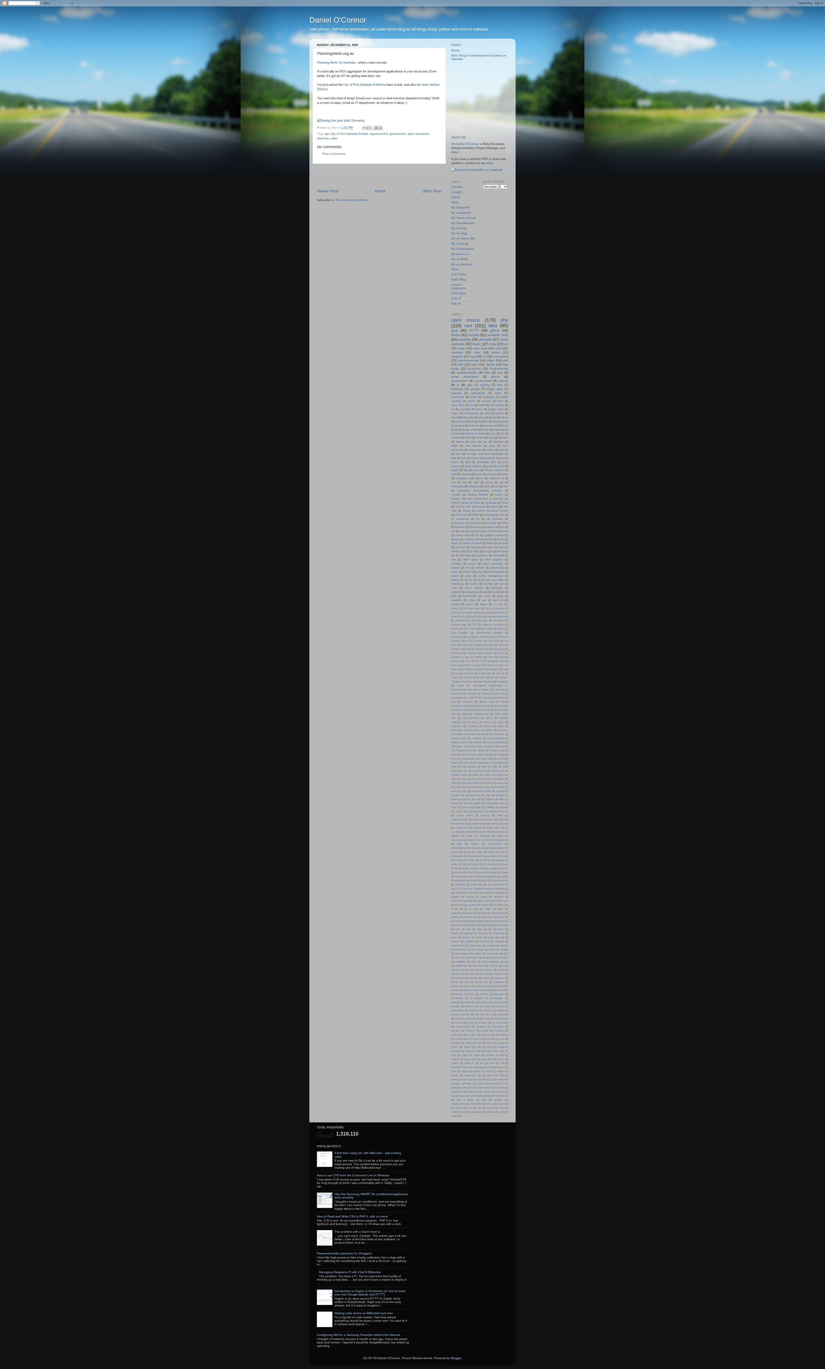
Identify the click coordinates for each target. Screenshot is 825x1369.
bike (487, 372)
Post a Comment (333, 153)
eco (500, 372)
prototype (499, 994)
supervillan (486, 1059)
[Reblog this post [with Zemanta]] (341, 120)
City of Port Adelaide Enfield (362, 84)
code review (462, 535)
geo (505, 360)
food (505, 425)
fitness (455, 462)
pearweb (492, 474)
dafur (462, 831)
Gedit (505, 669)
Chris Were (458, 293)
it (492, 551)
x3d (479, 1108)
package (503, 974)
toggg (464, 1071)
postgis (459, 994)
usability (464, 339)
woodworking (458, 1103)
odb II (501, 965)
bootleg (489, 803)
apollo (458, 787)
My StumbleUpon (463, 223)
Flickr (454, 202)
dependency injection (479, 840)
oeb (453, 969)
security (455, 1030)
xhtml (501, 1108)
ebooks (475, 458)
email (489, 163)
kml (506, 921)
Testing (466, 510)
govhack (460, 547)
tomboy (476, 1071)
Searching (498, 734)
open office (457, 405)
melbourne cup (463, 949)
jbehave (500, 913)
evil (481, 860)
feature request (472, 543)
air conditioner (460, 518)
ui (458, 385)
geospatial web (486, 462)
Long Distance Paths (493, 697)
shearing (499, 1030)
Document (456, 653)
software (455, 1043)
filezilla (458, 868)
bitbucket (474, 527)
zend (501, 1112)
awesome (476, 523)
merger (480, 949)
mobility (504, 949)
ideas (476, 470)
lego (468, 929)
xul (453, 409)
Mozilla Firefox (462, 710)
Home (380, 191)
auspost (455, 795)
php (504, 320)
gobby (474, 884)
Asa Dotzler (476, 616)
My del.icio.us (460, 254)
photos (467, 986)
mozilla (473, 335)
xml (497, 486)
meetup (504, 945)
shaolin (484, 1030)
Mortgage (491, 502)
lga (490, 929)
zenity (454, 1116)
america (488, 783)
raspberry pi (496, 478)
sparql (489, 482)
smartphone (502, 1034)
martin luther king (460, 945)
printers (484, 994)
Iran (470, 693)
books (473, 397)
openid (455, 567)
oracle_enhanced (460, 974)
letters (480, 929)
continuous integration (490, 454)
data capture (497, 831)
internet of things (475, 433)
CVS (474, 624)
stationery (470, 1051)
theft (453, 596)
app (468, 787)
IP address (502, 681)
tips (502, 1067)
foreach (459, 872)
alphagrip (456, 783)
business (474, 425)
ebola (454, 543)
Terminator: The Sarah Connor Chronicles (473, 746)
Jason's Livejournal (458, 286)
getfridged (489, 397)
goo (485, 884)
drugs (479, 852)
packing (459, 978)
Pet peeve (472, 722)
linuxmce (483, 933)
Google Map (459, 498)
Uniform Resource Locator (492, 510)
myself (498, 957)
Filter (490, 657)
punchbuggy (496, 998)
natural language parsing (494, 961)
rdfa (471, 405)
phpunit (456, 393)
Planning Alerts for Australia (336, 62)
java (453, 474)
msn (457, 957)
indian (488, 909)
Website (472, 766)
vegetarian (472, 1091)
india (476, 551)
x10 (470, 1108)
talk (502, 592)
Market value (487, 701)
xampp (489, 1108)
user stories (478, 1087)
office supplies (494, 559)
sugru (477, 1055)
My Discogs (459, 228)
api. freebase (495, 518)
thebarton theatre (460, 1067)
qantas (467, 1002)
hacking (470, 896)
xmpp (492, 445)
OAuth (464, 714)
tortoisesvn (457, 486)
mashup (456, 437)
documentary (495, 844)
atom (464, 791)
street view (498, 1051)
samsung (460, 421)
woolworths (475, 1103)
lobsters (466, 937)
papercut (499, 978)
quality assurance (495, 1002)
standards (497, 587)
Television (499, 742)
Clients (500, 628)
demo (500, 836)
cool (506, 823)
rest (453, 482)
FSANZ (479, 657)
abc (502, 514)
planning (323, 138)
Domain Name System (480, 653)
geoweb (503, 543)
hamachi (476, 547)
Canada (456, 494)
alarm (490, 779)
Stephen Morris (481, 742)
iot (485, 551)
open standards (418, 133)
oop (462, 969)
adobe (475, 775)
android (503, 449)
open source (465, 320)
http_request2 (470, 905)
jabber (495, 352)
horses (504, 900)
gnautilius (460, 884)
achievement (479, 770)
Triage (501, 754)
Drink (501, 653)
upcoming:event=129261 (490, 1083)
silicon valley (469, 1034)
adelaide (485, 339)
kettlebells (479, 921)
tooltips (500, 1071)
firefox (455, 335)
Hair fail (500, 673)
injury (500, 909)
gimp (494, 880)
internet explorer (494, 470)
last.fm (495, 376)
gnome (472, 401)
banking (500, 795)
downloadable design (493, 848)
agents (500, 775)
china (500, 815)
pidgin (491, 360)
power (454, 575)
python (479, 478)
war (484, 600)
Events (499, 494)
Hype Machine (484, 681)
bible (501, 799)
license (454, 933)
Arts (463, 616)
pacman (473, 978)
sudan (465, 1055)
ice (502, 905)
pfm (486, 982)
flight (476, 868)
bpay (501, 803)
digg (459, 844)
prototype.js (462, 478)
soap (454, 587)
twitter (454, 445)
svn (494, 592)
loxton (454, 413)
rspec (486, 1018)
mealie (478, 945)
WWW (475, 514)
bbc (469, 799)
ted (501, 482)
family (475, 864)
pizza (501, 986)
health (454, 470)
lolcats (479, 937)
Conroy (478, 641)
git (456, 429)
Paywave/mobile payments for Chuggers (344, 1253)
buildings (490, 807)
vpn (453, 1095)
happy (489, 547)
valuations (478, 393)
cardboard (494, 811)
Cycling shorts (480, 645)
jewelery (468, 917)
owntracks (488, 974)
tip (495, 1067)
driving (467, 852)
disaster (475, 844)
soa (502, 1038)
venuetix (487, 1091)
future (490, 543)
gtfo (486, 892)
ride (464, 482)
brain (453, 807)
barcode (492, 523)
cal (456, 811)
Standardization (495, 738)
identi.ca (456, 551)
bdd (478, 799)
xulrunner (476, 1112)
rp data (468, 1018)
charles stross (465, 815)
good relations (473, 466)
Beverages (482, 620)
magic (491, 937)
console (463, 823)
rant (468, 325)
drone (500, 539)
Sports (494, 506)
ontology (456, 563)
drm (463, 458)
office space (470, 559)
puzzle (468, 580)
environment (491, 425)
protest (455, 580)
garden (458, 880)
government (398, 133)
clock (480, 819)
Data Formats (482, 649)
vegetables (457, 1091)
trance (490, 1075)
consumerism (479, 823)
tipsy (453, 1071)
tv (487, 421)
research (456, 1014)
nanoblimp (460, 961)
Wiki (484, 766)
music (476, 344)
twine (465, 1079)
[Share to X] (372, 128)
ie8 (461, 909)
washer (491, 1095)
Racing (487, 726)
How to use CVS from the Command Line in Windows (353, 1175)
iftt (467, 551)
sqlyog (467, 1047)
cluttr (505, 531)
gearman (471, 880)
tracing (467, 1075)
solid (479, 1043)
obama (480, 965)
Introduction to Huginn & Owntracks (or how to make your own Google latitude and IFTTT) (370, 1292)
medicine (490, 945)
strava (484, 1051)
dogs (474, 848)
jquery (501, 917)
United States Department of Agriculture (483, 762)
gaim (474, 364)
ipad (480, 913)
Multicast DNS (481, 710)
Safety (484, 734)
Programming (499, 368)
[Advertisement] (379, 176)
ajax (470, 385)
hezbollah (468, 900)
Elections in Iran (460, 657)
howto (485, 429)
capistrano (477, 811)
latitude (495, 925)
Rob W (455, 303)
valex (334, 138)
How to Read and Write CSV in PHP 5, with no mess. (352, 1216)
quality (482, 580)
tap (481, 1063)
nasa (473, 961)
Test (502, 746)
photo (504, 474)
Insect (460, 685)
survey (500, 1059)
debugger (485, 836)
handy (484, 896)
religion (500, 1010)
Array (454, 616)
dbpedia (455, 836)
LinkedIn (457, 187)
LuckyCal (467, 701)
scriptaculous (463, 1026)
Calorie (454, 628)
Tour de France (469, 754)
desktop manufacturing (478, 539)
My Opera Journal (463, 217)
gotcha (454, 888)
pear (454, 330)
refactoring (457, 583)
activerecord (497, 770)
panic (486, 978)
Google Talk (484, 673)
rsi (477, 1018)
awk (488, 795)
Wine (494, 766)
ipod (489, 913)
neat (470, 965)
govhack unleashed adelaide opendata (483, 888)
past (466, 982)
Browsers (498, 620)
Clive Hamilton (459, 632)
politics (460, 441)
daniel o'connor (478, 831)
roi (491, 1014)
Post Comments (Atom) (351, 200)
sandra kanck (501, 1018)
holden (492, 900)
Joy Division (483, 693)
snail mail (477, 1038)
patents (467, 571)
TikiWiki (481, 750)
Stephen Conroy (459, 742)
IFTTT (474, 330)
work (498, 348)
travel (487, 596)
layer (458, 929)
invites (470, 913)
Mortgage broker (499, 705)
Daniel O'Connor (337, 19)
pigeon (478, 986)
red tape (500, 1006)
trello (501, 1075)
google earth (469, 429)
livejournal (498, 933)
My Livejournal (461, 212)
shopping (476, 421)
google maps (496, 409)
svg (485, 592)
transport (498, 441)
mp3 (506, 953)
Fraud (495, 665)
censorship (475, 531)
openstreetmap (468, 360)
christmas (492, 531)
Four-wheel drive (479, 665)
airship (479, 779)
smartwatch (461, 1038)
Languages (457, 697)
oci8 (491, 965)
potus (472, 994)
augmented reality (481, 791)
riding (473, 441)
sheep (454, 1034)
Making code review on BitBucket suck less (364, 1313)
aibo (469, 779)
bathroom (456, 799)
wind (484, 1100)
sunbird (455, 1059)
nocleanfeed (483, 380)
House (454, 677)
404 (506, 486)
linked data (495, 389)
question (455, 1006)
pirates (490, 986)
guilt (502, 892)
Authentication (463, 620)
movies (480, 437)
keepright (464, 921)
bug (472, 356)
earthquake (457, 856)
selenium (470, 1030)
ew (489, 860)
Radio (500, 726)
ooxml (472, 563)
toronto (454, 1075)
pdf (476, 982)
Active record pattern (462, 612)
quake (478, 1002)
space (489, 1043)
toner (488, 1071)
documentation (458, 848)
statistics (456, 592)
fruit (457, 876)
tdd (502, 1063)
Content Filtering (478, 494)
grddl (490, 466)
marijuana (484, 941)
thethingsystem (481, 1067)
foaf (499, 385)
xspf (464, 1112)
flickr (468, 462)
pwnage (455, 1002)
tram (479, 1075)
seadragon (497, 1026)
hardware (498, 896)
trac (485, 441)
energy (458, 860)
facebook (489, 458)
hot (456, 905)
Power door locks (494, 722)
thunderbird (470, 596)
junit (453, 921)
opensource (486, 969)
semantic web (497, 335)
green (500, 466)
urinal (454, 1087)
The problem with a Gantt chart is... (358, 1231)
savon (470, 1022)
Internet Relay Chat (483, 689)
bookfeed (489, 527)
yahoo (470, 604)
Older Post (432, 191)
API (343, 76)
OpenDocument (471, 718)
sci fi (494, 1022)
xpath (454, 1112)
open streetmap (493, 563)
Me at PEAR (459, 259)
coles (490, 819)
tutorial (503, 380)
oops (472, 969)
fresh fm (481, 872)
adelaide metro (459, 775)
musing (486, 957)
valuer (501, 1087)
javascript (474, 368)
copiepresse (461, 827)
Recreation (457, 730)
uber (475, 1079)
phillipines (499, 982)
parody (454, 982)
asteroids (499, 787)
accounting (457, 425)
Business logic (459, 624)
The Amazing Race (461, 750)
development (501, 840)
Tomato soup (497, 750)
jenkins (454, 917)
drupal (491, 852)
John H (456, 298)
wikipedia (474, 486)
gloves (504, 880)
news (479, 474)
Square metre (458, 738)
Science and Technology (470, 506)
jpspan (489, 917)
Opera (489, 718)
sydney (455, 1063)
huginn (485, 905)
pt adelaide (476, 998)
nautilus (459, 965)
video (472, 600)
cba (506, 811)
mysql (454, 417)
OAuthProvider (481, 714)
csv (453, 831)
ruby (493, 344)
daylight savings (494, 535)
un (491, 1079)
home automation (464, 376)
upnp (500, 596)
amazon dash (472, 783)
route (457, 1018)
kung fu (459, 925)
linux (500, 401)
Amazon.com (497, 612)
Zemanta (489, 514)
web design (497, 405)
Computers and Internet (479, 636)
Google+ (457, 192)
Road (505, 502)
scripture (481, 1026)
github (495, 330)
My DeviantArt (460, 207)
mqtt (487, 413)
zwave (483, 604)
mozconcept (492, 953)
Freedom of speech (474, 669)
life (457, 555)
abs (465, 770)
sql (498, 1043)
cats (462, 531)
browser (465, 807)
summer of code (495, 1055)
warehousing (476, 1095)
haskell (454, 900)
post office (502, 990)
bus (502, 527)
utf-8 (491, 1087)
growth (476, 892)
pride (468, 575)
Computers (457, 636)
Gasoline (493, 669)
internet (455, 433)
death (469, 836)
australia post (472, 795)
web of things (465, 1100)
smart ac (486, 1034)
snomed (491, 1038)
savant (458, 1022)
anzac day (502, 783)
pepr (479, 571)
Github (455, 197)
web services (473, 445)
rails (460, 364)
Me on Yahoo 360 (463, 238)
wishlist (455, 604)
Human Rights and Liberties (479, 677)
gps (453, 892)
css (477, 535)
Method (482, 705)
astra (454, 791)
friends (504, 872)
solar (476, 482)
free (470, 872)
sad (501, 583)
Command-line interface (489, 632)
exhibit (454, 864)
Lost (453, 701)
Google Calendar (464, 673)
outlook (480, 567)
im (484, 356)
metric (492, 949)
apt (476, 787)
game (505, 876)
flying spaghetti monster (495, 868)
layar (505, 925)
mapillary (469, 941)
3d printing (498, 608)
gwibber (455, 896)
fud (466, 876)
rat (489, 1006)
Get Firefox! (459, 274)
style (453, 1055)
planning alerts (471, 990)
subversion (472, 592)
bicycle (454, 803)
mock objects (462, 953)
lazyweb (487, 401)
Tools (454, 754)
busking (504, 807)
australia (457, 352)
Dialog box (498, 649)
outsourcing (497, 567)
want (498, 393)
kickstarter (494, 921)
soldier (468, 1043)
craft (501, 827)
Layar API (473, 697)
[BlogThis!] (368, 128)
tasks (492, 1063)
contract (495, 823)
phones (455, 986)
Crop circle (493, 641)
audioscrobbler (467, 372)
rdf (506, 344)
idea (492, 325)
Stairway (476, 738)
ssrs (489, 1047)
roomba (488, 583)
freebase (457, 389)
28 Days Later (472, 608)
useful (464, 1087)
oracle (501, 969)
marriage (499, 941)
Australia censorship (497, 616)
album (501, 779)
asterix (486, 787)
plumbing (488, 990)
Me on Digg (459, 233)
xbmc (487, 486)
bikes (505, 523)
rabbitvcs (469, 1006)
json (492, 433)
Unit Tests (461, 514)
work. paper (492, 1103)
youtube (490, 1112)
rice (468, 1014)
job (478, 917)
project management (490, 575)
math (468, 437)
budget (477, 807)
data (453, 458)
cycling (484, 385)
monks (477, 953)
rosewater (503, 1014)
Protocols (473, 726)
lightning (468, 933)
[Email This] (364, 128)
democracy (457, 840)
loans (454, 937)
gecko (484, 880)
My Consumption (462, 248)
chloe (471, 819)
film (467, 868)
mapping (466, 474)
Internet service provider (465, 502)
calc (465, 811)
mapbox (455, 941)
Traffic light (487, 754)
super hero (470, 1059)
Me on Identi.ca (461, 264)
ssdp (478, 1047)
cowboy (477, 827)
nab (453, 559)
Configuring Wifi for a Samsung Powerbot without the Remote (358, 1335)
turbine (454, 1079)
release (487, 1010)
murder (499, 413)
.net (496, 604)
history (481, 900)
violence (500, 1091)
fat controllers (490, 864)
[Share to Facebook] (376, 128)
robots (504, 417)
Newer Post (327, 191)
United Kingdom (488, 758)
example (499, 860)
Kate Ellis (499, 693)
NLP (495, 710)
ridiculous (480, 1014)
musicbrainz (471, 957)
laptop (484, 925)
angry (462, 348)
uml (484, 1079)
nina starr (468, 417)
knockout (503, 551)
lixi (502, 433)
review (474, 583)
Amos (455, 269)
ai (461, 779)
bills (466, 803)
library (500, 929)
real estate (497, 580)
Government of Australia (488, 498)
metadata (482, 555)
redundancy (457, 1010)
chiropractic (457, 819)
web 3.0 (504, 1095)
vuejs (462, 1095)
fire (502, 458)
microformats (471, 413)
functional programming (484, 876)
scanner (483, 1022)
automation (457, 397)
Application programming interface (479, 490)
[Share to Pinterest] (381, 128)
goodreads (498, 884)
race (481, 1006)
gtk (494, 892)
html (501, 547)
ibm (495, 905)
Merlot (470, 705)
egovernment (379, 133)
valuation (456, 600)
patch (454, 571)
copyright (465, 409)
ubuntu (490, 364)
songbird (457, 356)
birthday (459, 527)
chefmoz (485, 815)
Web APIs (456, 766)
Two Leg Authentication (463, 758)
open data (480, 348)
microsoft (498, 555)
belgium (489, 799)
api (327, 133)
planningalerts (495, 571)
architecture (458, 523)
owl (476, 974)
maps (468, 555)
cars (458, 454)
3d (486, 608)
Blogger (456, 1358)
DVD (468, 649)
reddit (482, 405)
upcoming (498, 421)
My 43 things (460, 243)
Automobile (475, 449)
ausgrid (500, 791)
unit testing (500, 356)
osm (467, 567)
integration (456, 913)
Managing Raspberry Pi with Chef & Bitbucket (350, 1272)
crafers (490, 827)
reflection (473, 1010)
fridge (493, 872)
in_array (473, 909)
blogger (477, 803)
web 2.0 (498, 600)
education (473, 856)
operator (503, 437)
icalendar (498, 429)
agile (453, 779)
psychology (457, 998)
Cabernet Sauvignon (493, 624)
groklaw (464, 892)
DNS (495, 645)
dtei (502, 852)
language (471, 925)
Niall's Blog (458, 279)
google (475, 389)
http (466, 470)
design (455, 539)
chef (468, 454)
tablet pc (469, 1063)
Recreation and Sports (480, 730)
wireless (498, 1100)
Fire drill (470, 661)
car (453, 531)
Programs (456, 726)
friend (479, 409)
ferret (505, 864)
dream (454, 852)
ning (491, 437)
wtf (461, 1108)
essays (471, 860)
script (505, 1022)
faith (465, 864)
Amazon (482, 612)
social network (474, 587)
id (452, 909)
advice (487, 775)
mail (502, 937)
